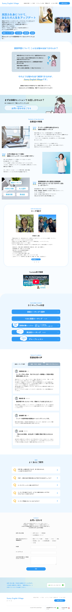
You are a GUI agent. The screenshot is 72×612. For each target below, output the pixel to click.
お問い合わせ (64, 3)
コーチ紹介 (32, 3)
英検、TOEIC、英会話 (36, 364)
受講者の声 (47, 3)
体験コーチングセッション (52, 364)
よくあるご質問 (54, 3)
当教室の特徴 (26, 3)
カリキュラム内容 (40, 3)
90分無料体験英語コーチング (21, 108)
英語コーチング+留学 (20, 364)
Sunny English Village (10, 3)
